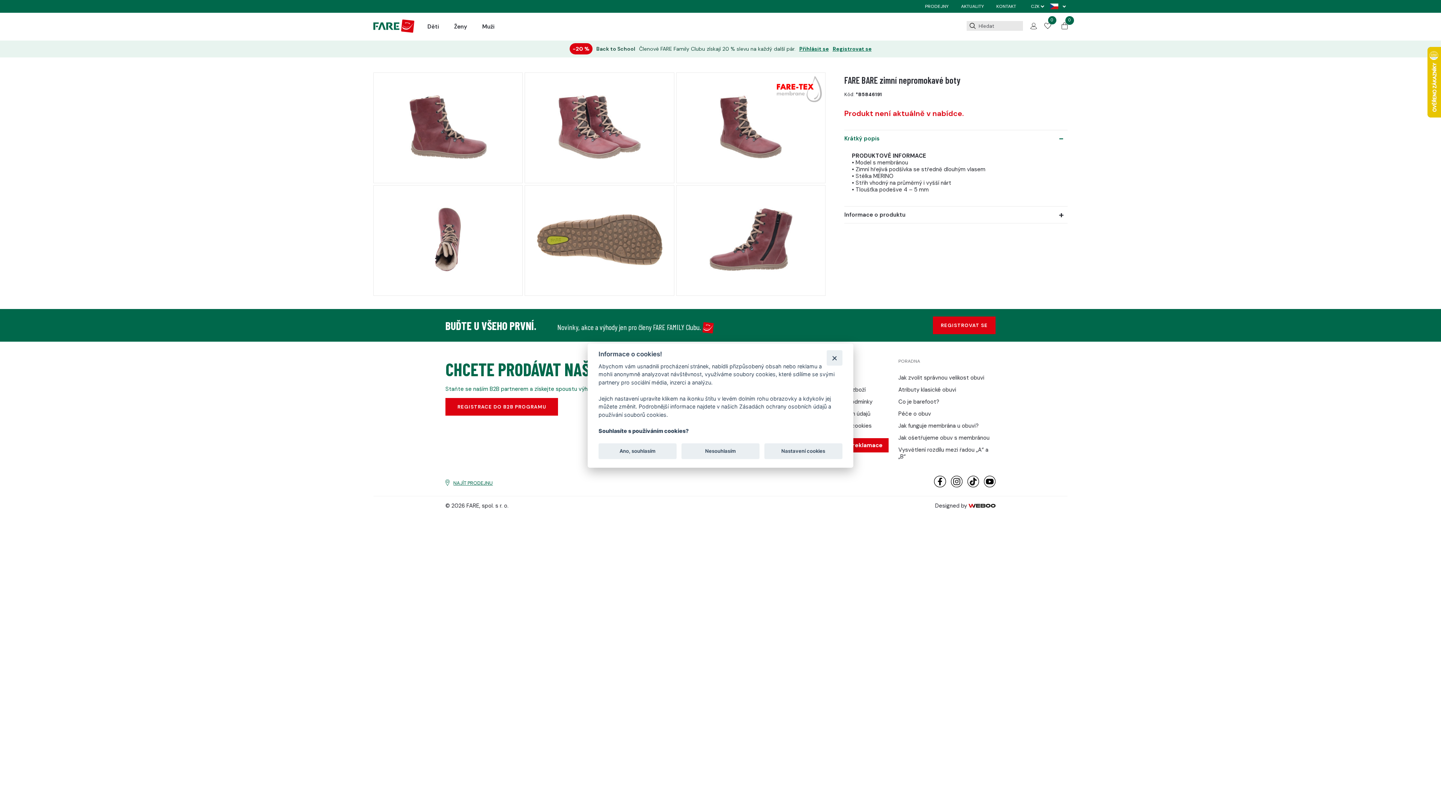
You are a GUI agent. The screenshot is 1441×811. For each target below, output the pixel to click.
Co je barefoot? (918, 402)
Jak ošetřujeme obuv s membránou (944, 438)
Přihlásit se (814, 49)
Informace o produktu (875, 215)
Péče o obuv (914, 414)
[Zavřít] (834, 357)
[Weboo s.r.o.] (982, 506)
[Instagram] (957, 485)
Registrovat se (852, 49)
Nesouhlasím (720, 451)
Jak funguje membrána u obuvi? (938, 426)
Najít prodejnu (473, 483)
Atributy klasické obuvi (927, 389)
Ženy (460, 26)
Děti (433, 26)
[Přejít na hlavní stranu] (393, 31)
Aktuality (972, 6)
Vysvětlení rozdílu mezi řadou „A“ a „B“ (943, 453)
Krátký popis (862, 138)
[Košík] (1065, 27)
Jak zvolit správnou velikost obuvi (941, 377)
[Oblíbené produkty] (1047, 27)
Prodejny (937, 6)
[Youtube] (990, 485)
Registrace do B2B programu (501, 407)
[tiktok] (973, 485)
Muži (488, 26)
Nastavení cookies (803, 451)
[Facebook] (940, 485)
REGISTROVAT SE (964, 325)
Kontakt (1006, 6)
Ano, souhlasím (638, 451)
